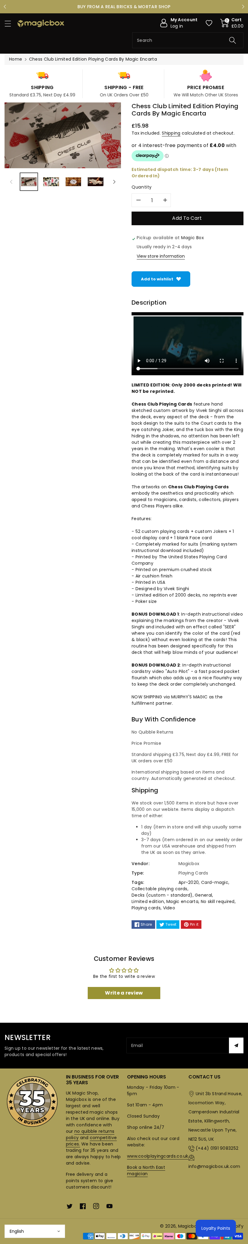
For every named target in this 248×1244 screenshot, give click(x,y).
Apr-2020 (188, 882)
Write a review (124, 992)
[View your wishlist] (209, 23)
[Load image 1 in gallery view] (29, 181)
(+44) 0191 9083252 (217, 1148)
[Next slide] (243, 6)
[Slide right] (114, 181)
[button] (11, 23)
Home (15, 59)
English (17, 1231)
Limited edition (148, 901)
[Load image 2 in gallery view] (51, 181)
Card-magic (214, 882)
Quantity (142, 187)
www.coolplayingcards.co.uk (157, 1156)
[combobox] (187, 40)
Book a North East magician (146, 1170)
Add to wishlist (157, 279)
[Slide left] (11, 181)
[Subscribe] (236, 1045)
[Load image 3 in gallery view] (73, 181)
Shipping (171, 133)
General (203, 895)
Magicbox (188, 1226)
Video (169, 908)
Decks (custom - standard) (162, 895)
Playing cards (146, 908)
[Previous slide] (5, 6)
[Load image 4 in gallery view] (95, 181)
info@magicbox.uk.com (214, 1166)
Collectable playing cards (160, 889)
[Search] (232, 40)
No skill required (218, 901)
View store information (161, 256)
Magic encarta (182, 901)
